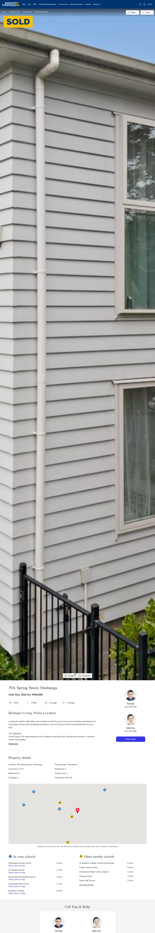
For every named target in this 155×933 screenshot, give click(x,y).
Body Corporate (76, 4)
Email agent (130, 739)
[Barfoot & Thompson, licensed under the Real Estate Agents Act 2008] (10, 3)
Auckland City (14, 12)
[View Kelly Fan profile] (131, 719)
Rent (35, 4)
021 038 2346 (131, 707)
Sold (3, 12)
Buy (24, 4)
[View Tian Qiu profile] (131, 695)
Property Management (47, 4)
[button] (77, 811)
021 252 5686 (131, 731)
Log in (149, 4)
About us (96, 4)
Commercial (63, 4)
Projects (88, 4)
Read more (13, 744)
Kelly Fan (130, 728)
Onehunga (27, 12)
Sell (29, 4)
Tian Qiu (130, 704)
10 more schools (86, 885)
